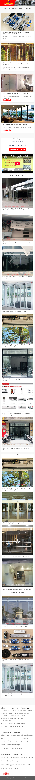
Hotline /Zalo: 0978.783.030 (17, 145)
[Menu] (2, 3)
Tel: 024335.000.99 (17, 141)
